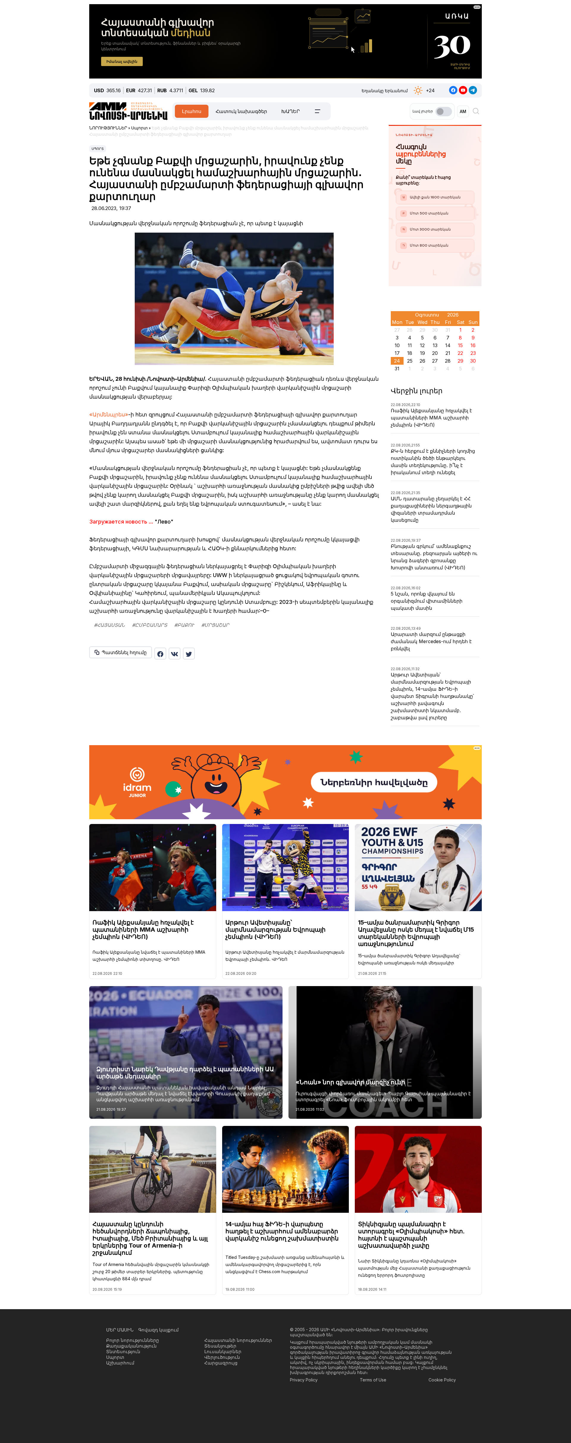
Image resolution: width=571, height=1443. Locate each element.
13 (435, 345)
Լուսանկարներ (222, 1351)
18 (409, 353)
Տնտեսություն (123, 1351)
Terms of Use (373, 1379)
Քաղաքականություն (131, 1346)
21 (447, 353)
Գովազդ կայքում (158, 1330)
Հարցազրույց (221, 1363)
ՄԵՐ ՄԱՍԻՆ (120, 1330)
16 (473, 345)
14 (448, 345)
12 (422, 345)
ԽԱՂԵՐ (290, 111)
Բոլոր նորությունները (132, 1340)
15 (460, 345)
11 (410, 345)
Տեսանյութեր (220, 1346)
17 (397, 353)
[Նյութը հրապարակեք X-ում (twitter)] (189, 653)
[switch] (443, 111)
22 (460, 353)
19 (422, 353)
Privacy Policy (304, 1379)
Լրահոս (191, 111)
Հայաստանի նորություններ (238, 1340)
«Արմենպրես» (108, 414)
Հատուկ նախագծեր (241, 111)
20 (435, 353)
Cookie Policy (442, 1379)
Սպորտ (98, 149)
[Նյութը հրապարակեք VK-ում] (174, 653)
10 (397, 345)
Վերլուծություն (222, 1357)
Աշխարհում (120, 1363)
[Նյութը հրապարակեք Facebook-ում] (160, 653)
